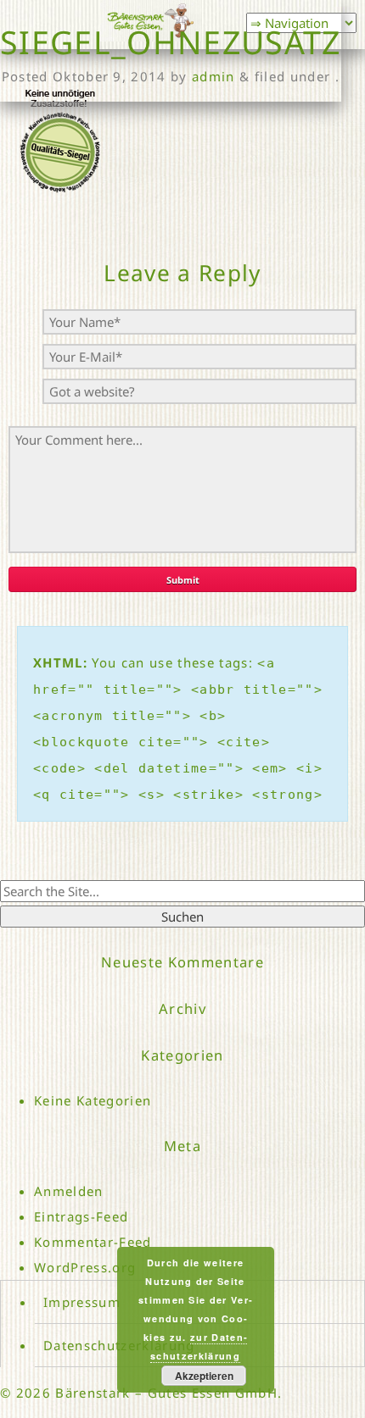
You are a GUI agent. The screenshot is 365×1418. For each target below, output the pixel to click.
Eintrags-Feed (81, 1216)
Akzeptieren (204, 1375)
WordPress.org (85, 1267)
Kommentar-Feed (93, 1241)
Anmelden (69, 1191)
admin (213, 76)
